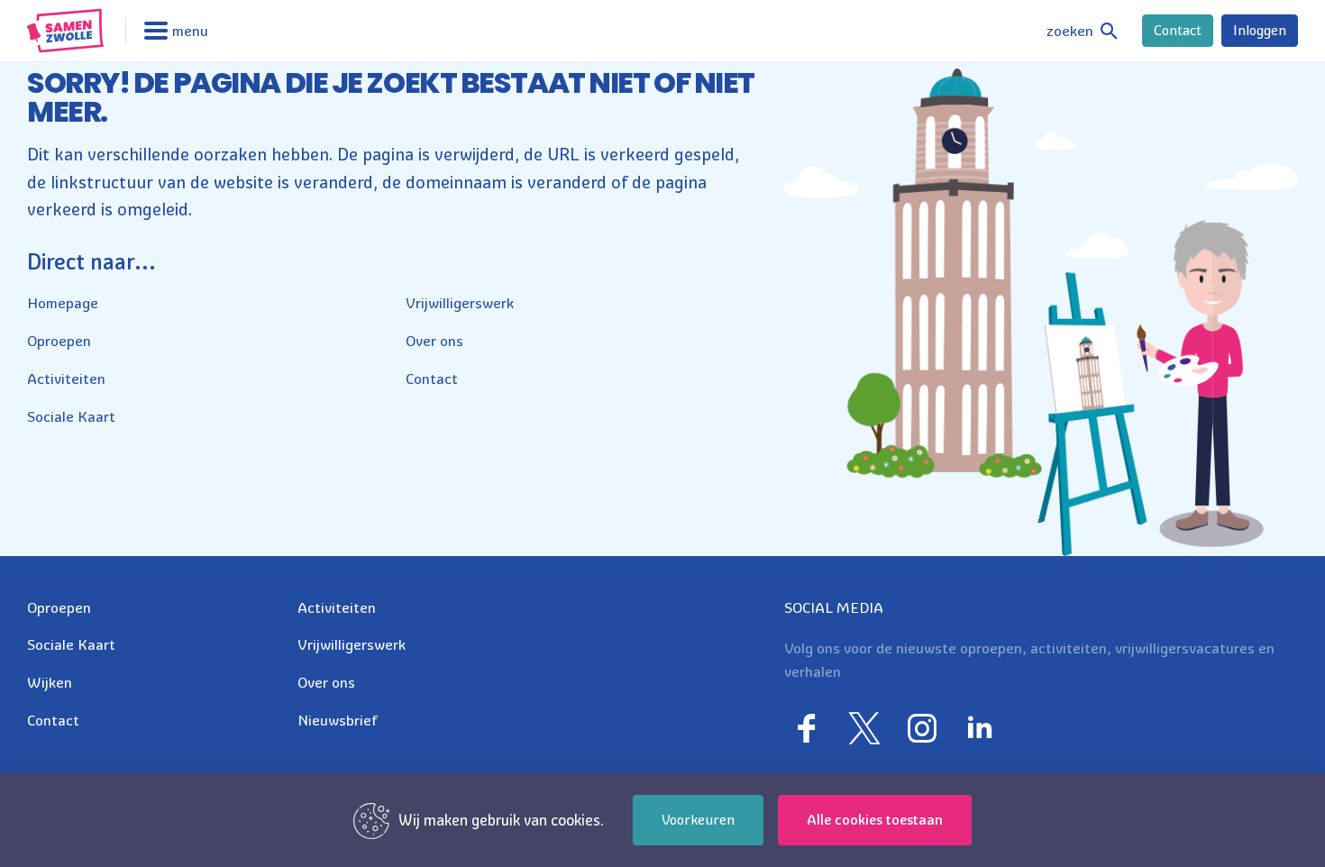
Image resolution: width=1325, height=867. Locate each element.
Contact (1178, 30)
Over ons (434, 341)
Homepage (62, 303)
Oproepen (59, 341)
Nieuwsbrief (337, 720)
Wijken (49, 682)
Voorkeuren (698, 819)
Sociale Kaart (71, 416)
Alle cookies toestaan (875, 819)
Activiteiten (66, 379)
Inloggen (1259, 30)
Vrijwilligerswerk (460, 303)
